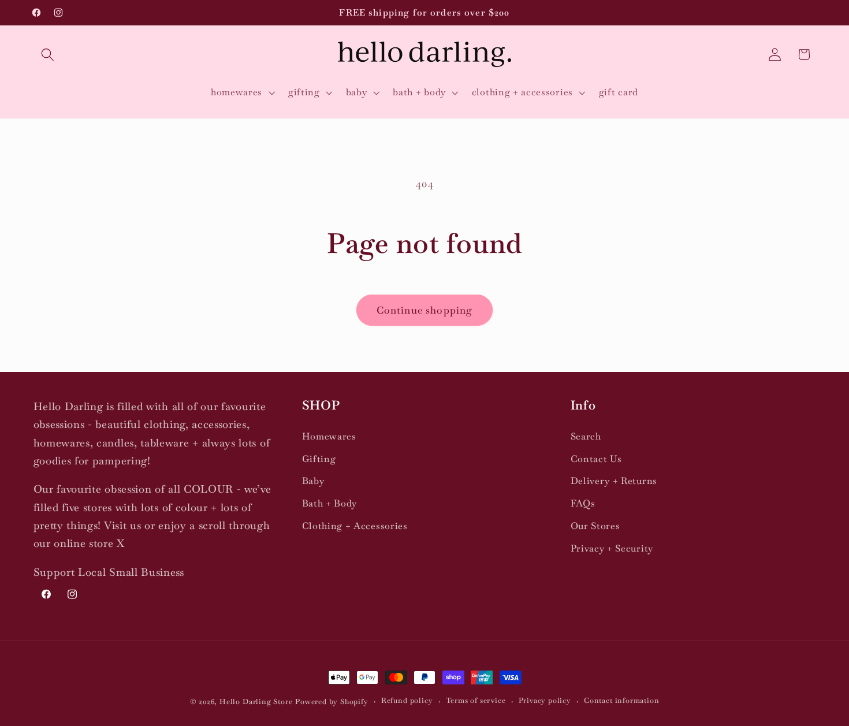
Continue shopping (425, 310)
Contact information (621, 701)
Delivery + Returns (614, 481)
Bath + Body (330, 503)
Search (586, 436)
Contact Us (596, 459)
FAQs (583, 503)
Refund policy (407, 701)
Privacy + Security (612, 548)
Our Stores (595, 526)
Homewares (329, 436)
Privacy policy (545, 701)
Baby (313, 481)
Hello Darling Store (255, 701)
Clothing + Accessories (355, 526)
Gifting (319, 459)
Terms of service (476, 701)
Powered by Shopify (331, 701)
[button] (48, 54)
